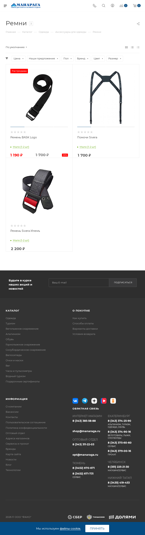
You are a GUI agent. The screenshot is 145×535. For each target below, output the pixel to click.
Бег (8, 365)
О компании (14, 406)
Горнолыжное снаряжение (23, 344)
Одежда (11, 318)
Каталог (12, 310)
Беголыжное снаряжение (22, 328)
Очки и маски (14, 360)
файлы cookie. (70, 528)
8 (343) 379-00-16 (119, 452)
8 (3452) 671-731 (82, 475)
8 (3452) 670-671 (83, 468)
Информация (17, 398)
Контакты (12, 417)
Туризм (10, 323)
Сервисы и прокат (17, 443)
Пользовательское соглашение (26, 422)
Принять (97, 528)
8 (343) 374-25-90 (119, 423)
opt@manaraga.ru (85, 454)
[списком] (132, 47)
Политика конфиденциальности (26, 427)
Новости (11, 459)
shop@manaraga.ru (86, 431)
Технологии (13, 469)
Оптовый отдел (15, 433)
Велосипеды (14, 355)
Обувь (10, 339)
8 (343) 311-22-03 (83, 444)
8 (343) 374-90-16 (119, 434)
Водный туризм (15, 376)
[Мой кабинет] (112, 6)
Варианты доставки (85, 328)
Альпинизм (13, 333)
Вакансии (12, 411)
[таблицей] (138, 47)
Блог (9, 464)
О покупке (81, 310)
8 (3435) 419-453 (119, 484)
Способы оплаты (83, 323)
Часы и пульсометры (19, 370)
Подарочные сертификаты (23, 381)
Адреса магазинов (17, 438)
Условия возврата (83, 333)
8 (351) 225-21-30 (118, 468)
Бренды (11, 448)
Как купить (79, 318)
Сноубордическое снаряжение (26, 349)
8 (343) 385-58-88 (84, 420)
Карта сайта (13, 454)
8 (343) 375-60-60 (120, 444)
